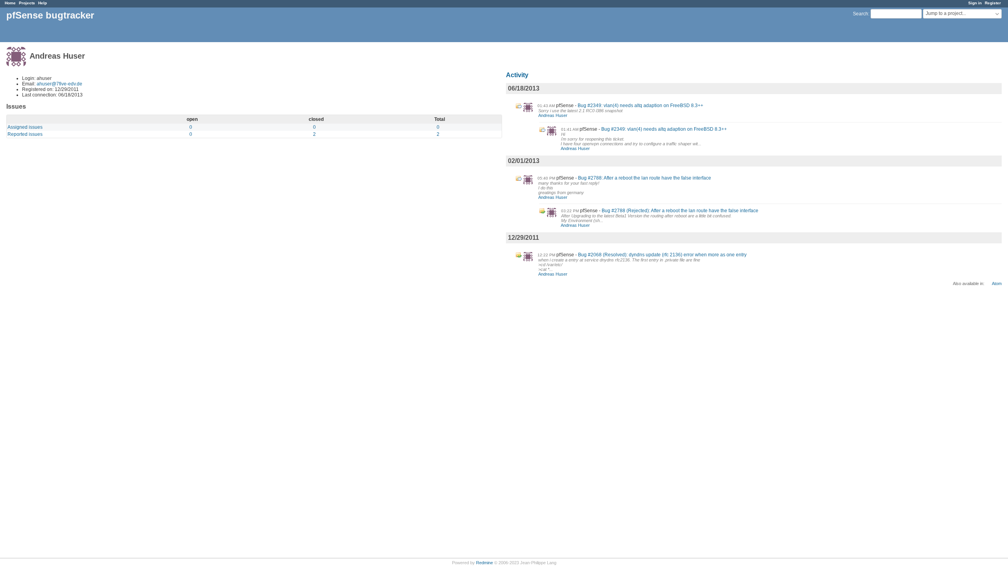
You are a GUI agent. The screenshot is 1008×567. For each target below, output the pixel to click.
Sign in (975, 3)
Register (993, 3)
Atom (997, 283)
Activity (517, 75)
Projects (27, 3)
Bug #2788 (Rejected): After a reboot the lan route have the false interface (680, 210)
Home (10, 3)
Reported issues (25, 134)
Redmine (484, 562)
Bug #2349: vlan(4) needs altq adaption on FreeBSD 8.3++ (640, 105)
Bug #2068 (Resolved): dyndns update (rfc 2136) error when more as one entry (662, 255)
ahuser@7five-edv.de (59, 84)
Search (860, 14)
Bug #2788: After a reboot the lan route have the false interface (644, 178)
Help (42, 3)
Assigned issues (25, 127)
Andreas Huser (552, 115)
